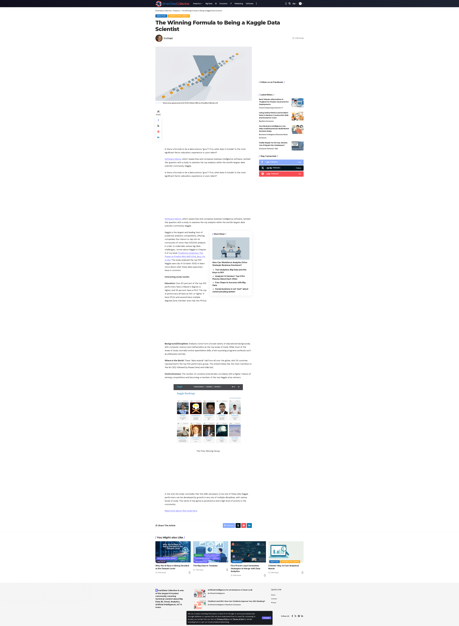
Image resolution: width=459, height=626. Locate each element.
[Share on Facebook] (158, 120)
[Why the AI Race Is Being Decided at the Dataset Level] (173, 551)
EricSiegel (168, 38)
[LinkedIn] (302, 616)
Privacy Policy (223, 619)
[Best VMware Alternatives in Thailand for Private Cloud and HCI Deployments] (298, 102)
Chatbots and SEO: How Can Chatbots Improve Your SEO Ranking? (236, 601)
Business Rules (282, 135)
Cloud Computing (266, 108)
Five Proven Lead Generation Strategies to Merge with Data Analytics (245, 568)
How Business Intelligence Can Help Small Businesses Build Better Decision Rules (274, 128)
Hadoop (216, 558)
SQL (276, 149)
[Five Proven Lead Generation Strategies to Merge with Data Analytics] (248, 551)
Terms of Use (238, 619)
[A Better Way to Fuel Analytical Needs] (286, 551)
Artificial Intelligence (167, 558)
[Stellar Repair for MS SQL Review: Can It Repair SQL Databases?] (298, 146)
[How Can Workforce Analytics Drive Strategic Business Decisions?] (230, 248)
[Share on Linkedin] (158, 137)
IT (282, 108)
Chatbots (229, 605)
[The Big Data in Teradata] (210, 551)
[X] (281, 168)
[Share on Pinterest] (158, 131)
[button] (266, 618)
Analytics (161, 16)
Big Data (262, 121)
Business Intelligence (178, 16)
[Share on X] (158, 126)
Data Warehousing (202, 558)
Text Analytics (201, 561)
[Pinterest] (281, 174)
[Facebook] (281, 162)
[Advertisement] (208, 126)
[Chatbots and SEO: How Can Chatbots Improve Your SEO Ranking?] (200, 604)
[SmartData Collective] (172, 3)
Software (270, 149)
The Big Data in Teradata (205, 566)
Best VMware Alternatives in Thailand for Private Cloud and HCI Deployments (274, 101)
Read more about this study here (181, 510)
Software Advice (173, 159)
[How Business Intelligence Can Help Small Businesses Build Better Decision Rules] (298, 129)
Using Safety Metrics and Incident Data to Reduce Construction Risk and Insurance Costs (273, 115)
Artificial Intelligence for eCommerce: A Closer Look (230, 590)
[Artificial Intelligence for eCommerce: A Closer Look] (200, 593)
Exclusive (277, 108)
